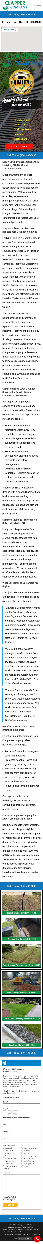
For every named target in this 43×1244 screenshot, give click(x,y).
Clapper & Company (15, 1225)
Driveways (21, 1229)
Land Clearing (8, 1232)
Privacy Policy (35, 1234)
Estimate (26, 1234)
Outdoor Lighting (32, 1229)
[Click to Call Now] (37, 1239)
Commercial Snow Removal (12, 1234)
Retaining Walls (28, 1227)
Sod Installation (32, 1232)
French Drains (20, 1232)
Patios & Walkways (9, 1229)
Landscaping (28, 1225)
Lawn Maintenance (14, 1227)
